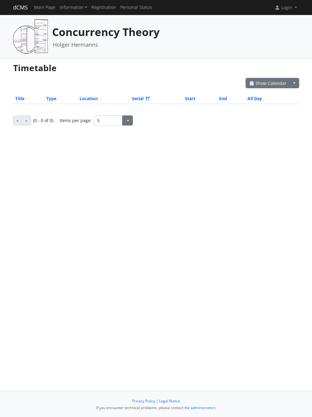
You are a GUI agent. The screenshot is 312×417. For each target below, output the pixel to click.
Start (190, 98)
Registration (103, 7)
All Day (254, 98)
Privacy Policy (143, 401)
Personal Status (136, 7)
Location (89, 98)
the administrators (200, 407)
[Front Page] (30, 36)
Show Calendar (270, 83)
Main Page (44, 7)
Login (286, 7)
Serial (138, 98)
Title (19, 98)
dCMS (20, 7)
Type (51, 98)
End (223, 98)
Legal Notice (169, 401)
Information (72, 7)
